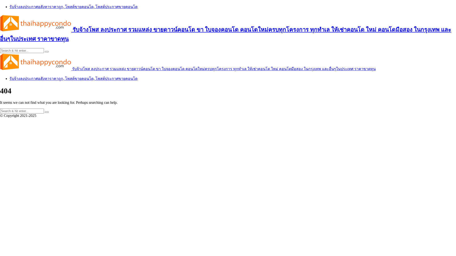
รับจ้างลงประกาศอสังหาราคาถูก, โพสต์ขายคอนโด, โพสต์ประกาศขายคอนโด (74, 7)
